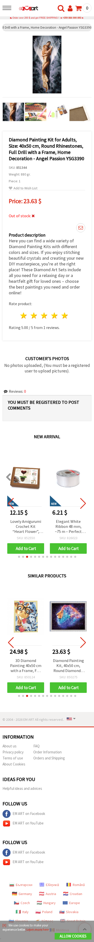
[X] (4, 925)
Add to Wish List (25, 188)
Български (24, 884)
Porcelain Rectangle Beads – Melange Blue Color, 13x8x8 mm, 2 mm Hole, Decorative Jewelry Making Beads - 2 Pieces (68, 527)
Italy (25, 912)
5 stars (65, 315)
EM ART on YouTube (28, 823)
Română (79, 884)
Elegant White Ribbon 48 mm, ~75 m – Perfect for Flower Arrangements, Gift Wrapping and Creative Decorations (26, 527)
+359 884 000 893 (72, 18)
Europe (74, 903)
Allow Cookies (73, 936)
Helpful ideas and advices (22, 788)
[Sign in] (71, 8)
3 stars (44, 315)
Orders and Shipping (49, 758)
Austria (51, 894)
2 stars (34, 315)
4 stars (54, 315)
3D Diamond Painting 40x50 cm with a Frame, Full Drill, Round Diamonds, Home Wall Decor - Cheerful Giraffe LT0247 (25, 666)
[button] (19, 557)
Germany (25, 894)
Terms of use (13, 758)
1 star (24, 315)
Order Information (47, 752)
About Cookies (14, 764)
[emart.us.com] (26, 9)
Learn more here (38, 929)
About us (10, 746)
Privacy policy (13, 752)
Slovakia (72, 912)
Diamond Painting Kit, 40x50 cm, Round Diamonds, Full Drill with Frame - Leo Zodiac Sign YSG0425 (68, 666)
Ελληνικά (52, 884)
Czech (25, 903)
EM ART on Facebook (29, 813)
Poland (47, 912)
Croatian (76, 894)
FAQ (36, 746)
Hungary (49, 903)
